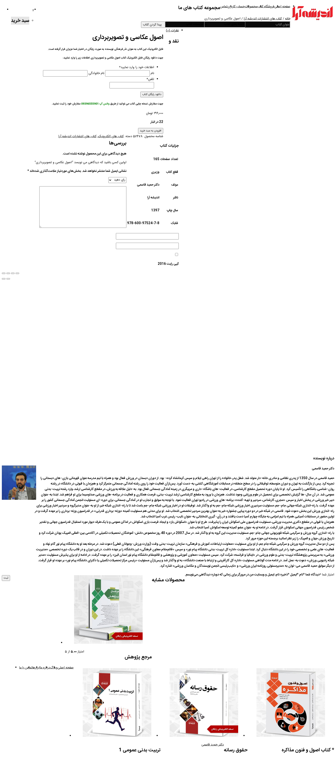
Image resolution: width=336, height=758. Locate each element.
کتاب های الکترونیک (111, 136)
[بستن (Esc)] (3, 273)
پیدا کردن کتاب (153, 24)
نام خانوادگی (96, 73)
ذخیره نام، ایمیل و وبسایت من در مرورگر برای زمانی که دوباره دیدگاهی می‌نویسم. (236, 574)
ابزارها (36, 667)
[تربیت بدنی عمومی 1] (117, 703)
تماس (223, 6)
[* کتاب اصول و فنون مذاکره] (290, 703)
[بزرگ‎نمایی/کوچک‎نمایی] (17, 273)
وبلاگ (54, 667)
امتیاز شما (327, 574)
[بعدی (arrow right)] (8, 278)
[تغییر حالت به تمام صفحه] (13, 273)
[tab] (163, 29)
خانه (287, 18)
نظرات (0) (172, 30)
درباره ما (45, 667)
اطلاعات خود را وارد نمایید (136, 67)
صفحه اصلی (282, 6)
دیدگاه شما (311, 574)
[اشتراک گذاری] (8, 273)
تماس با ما (25, 667)
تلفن (150, 79)
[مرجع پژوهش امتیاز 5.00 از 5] (108, 610)
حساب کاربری (236, 6)
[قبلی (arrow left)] (3, 278)
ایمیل (292, 574)
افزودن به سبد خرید (150, 131)
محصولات (251, 6)
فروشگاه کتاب (265, 6)
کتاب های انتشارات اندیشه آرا (263, 18)
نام (152, 73)
